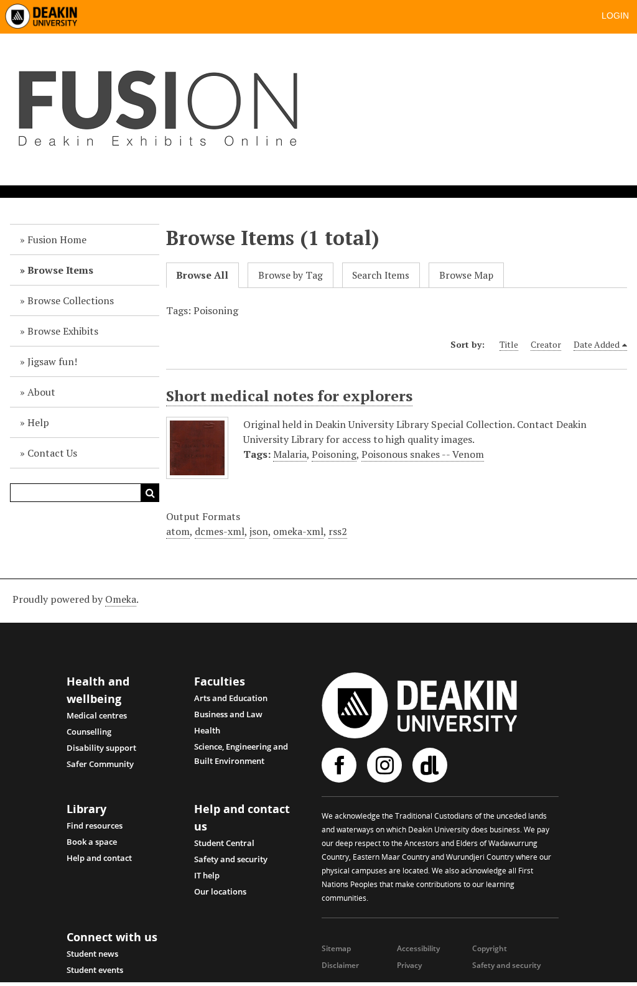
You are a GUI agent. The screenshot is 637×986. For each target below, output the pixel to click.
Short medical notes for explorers (289, 396)
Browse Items (60, 270)
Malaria (290, 454)
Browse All (202, 275)
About (41, 392)
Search (150, 492)
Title (509, 344)
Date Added (597, 344)
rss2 (337, 531)
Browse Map (466, 275)
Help (38, 422)
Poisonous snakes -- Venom (422, 454)
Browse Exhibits (62, 331)
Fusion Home (56, 239)
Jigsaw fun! (52, 361)
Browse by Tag (290, 275)
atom (178, 531)
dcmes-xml (219, 531)
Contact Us (52, 453)
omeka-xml (298, 531)
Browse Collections (70, 300)
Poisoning (334, 454)
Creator (546, 344)
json (258, 531)
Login (615, 16)
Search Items (380, 275)
